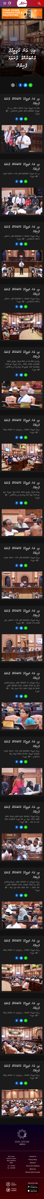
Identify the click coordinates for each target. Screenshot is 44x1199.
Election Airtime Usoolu (32, 1172)
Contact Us (32, 1156)
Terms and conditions (33, 1166)
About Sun (33, 1169)
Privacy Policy (32, 1159)
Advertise (33, 1163)
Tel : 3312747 (11, 1166)
